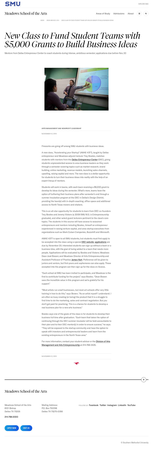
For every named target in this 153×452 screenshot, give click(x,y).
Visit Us (26, 428)
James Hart (76, 259)
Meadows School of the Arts (26, 13)
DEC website (88, 242)
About (131, 13)
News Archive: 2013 (53, 20)
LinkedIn (122, 405)
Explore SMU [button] (143, 4)
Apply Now (11, 428)
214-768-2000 (11, 416)
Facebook (93, 405)
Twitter (103, 405)
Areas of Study (103, 13)
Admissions (118, 13)
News (42, 20)
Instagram (112, 405)
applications (100, 242)
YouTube (131, 405)
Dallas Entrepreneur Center (85, 159)
